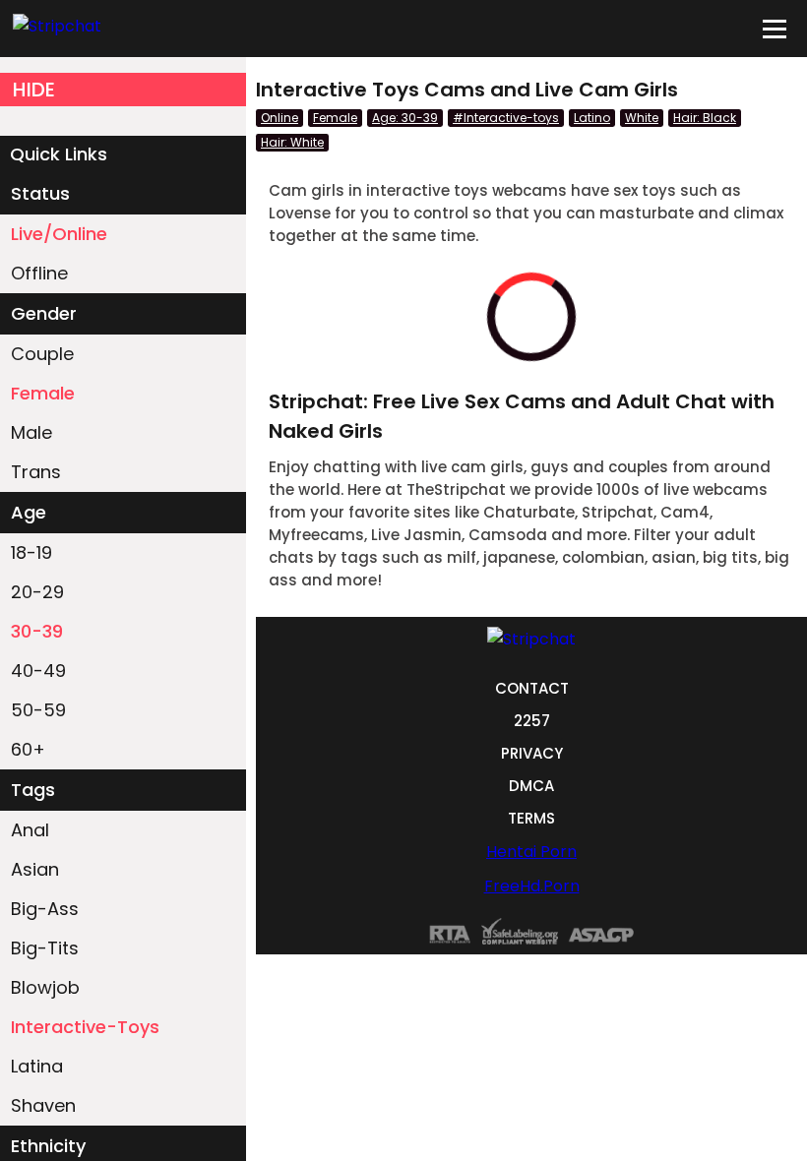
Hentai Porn (531, 851)
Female (43, 393)
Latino (592, 117)
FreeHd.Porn (532, 886)
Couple (42, 353)
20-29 (37, 592)
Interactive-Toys (85, 1026)
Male (31, 432)
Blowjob (45, 987)
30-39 (37, 631)
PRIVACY (532, 753)
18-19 (31, 552)
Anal (30, 830)
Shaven (43, 1105)
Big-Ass (45, 908)
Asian (35, 869)
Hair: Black (704, 117)
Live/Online (59, 233)
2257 (532, 720)
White (641, 117)
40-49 (38, 670)
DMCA (531, 785)
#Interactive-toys (506, 117)
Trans (36, 471)
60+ (28, 749)
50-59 (38, 710)
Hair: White (292, 142)
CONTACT (532, 688)
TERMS (531, 818)
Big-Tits (45, 948)
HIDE (34, 89)
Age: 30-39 (405, 117)
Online (279, 117)
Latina (37, 1066)
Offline (39, 273)
